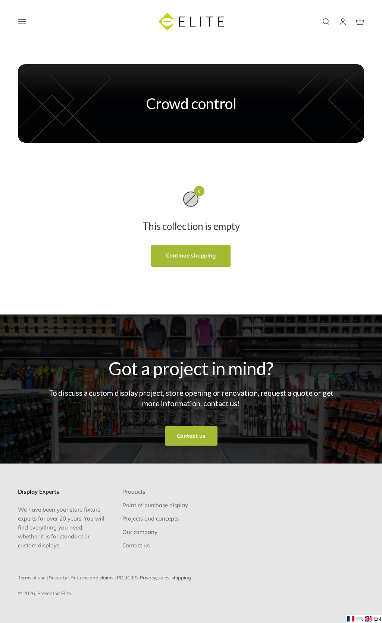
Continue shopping (191, 255)
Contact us (191, 435)
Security (58, 578)
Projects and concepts (150, 518)
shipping (181, 578)
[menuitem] (355, 619)
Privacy (148, 578)
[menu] (364, 619)
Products (133, 491)
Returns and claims (92, 578)
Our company (139, 531)
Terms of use (32, 578)
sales (163, 578)
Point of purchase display (155, 505)
